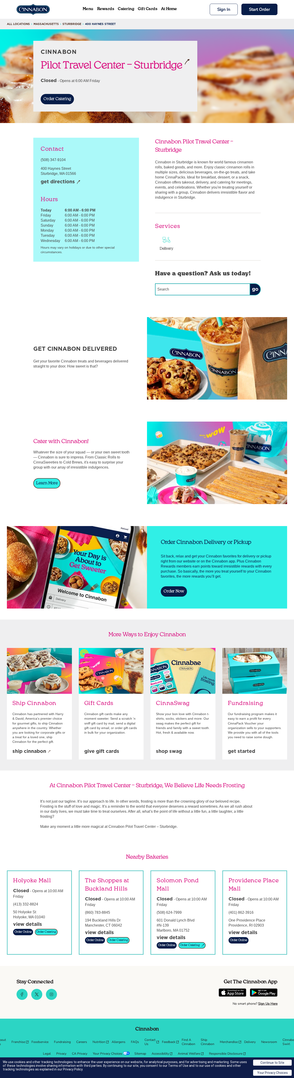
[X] (36, 999)
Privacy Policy (72, 1069)
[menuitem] (18, 1042)
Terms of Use (178, 1065)
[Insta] (51, 999)
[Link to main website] (33, 9)
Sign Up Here (267, 1003)
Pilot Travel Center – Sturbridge (112, 65)
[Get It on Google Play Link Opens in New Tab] (263, 993)
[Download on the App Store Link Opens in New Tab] (232, 993)
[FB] (22, 999)
